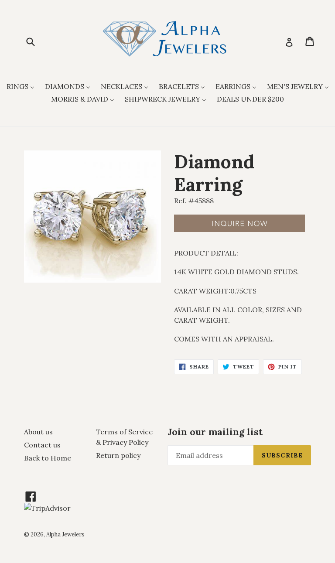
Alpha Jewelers (65, 534)
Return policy (118, 455)
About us (38, 431)
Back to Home (47, 458)
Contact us (42, 444)
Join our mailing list (215, 432)
